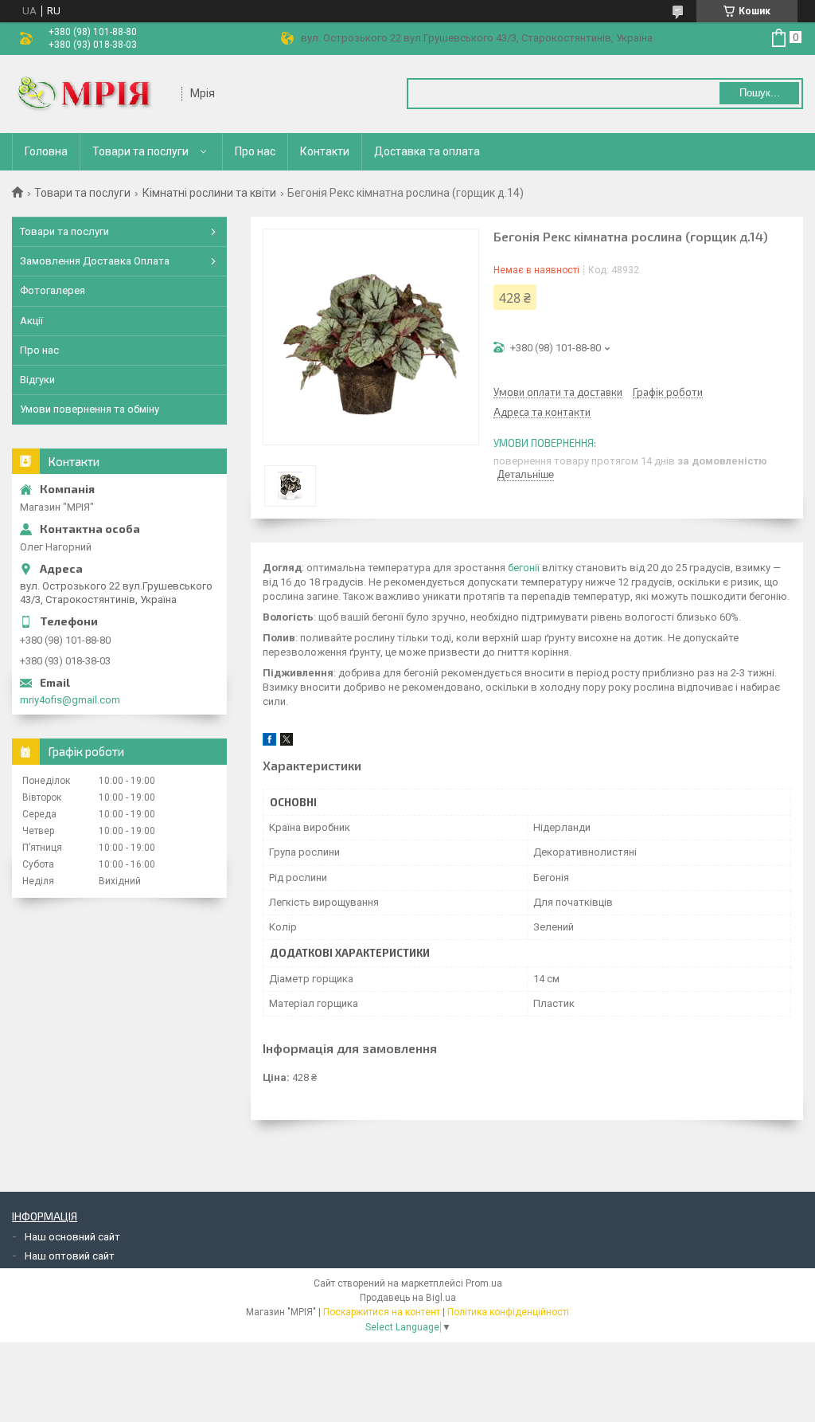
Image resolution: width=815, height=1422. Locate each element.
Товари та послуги (140, 151)
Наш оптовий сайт (70, 1256)
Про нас (255, 151)
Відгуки (37, 380)
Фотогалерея (52, 290)
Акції (31, 321)
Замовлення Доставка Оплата (95, 261)
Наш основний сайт (72, 1237)
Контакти (324, 151)
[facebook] (269, 742)
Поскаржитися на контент (381, 1312)
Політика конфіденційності (508, 1312)
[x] (286, 742)
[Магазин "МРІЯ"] (91, 94)
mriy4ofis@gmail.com (70, 700)
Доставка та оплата (427, 151)
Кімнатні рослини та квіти (209, 192)
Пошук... (759, 93)
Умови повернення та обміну (89, 409)
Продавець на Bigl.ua (408, 1297)
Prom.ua (484, 1283)
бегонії (524, 568)
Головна (46, 151)
